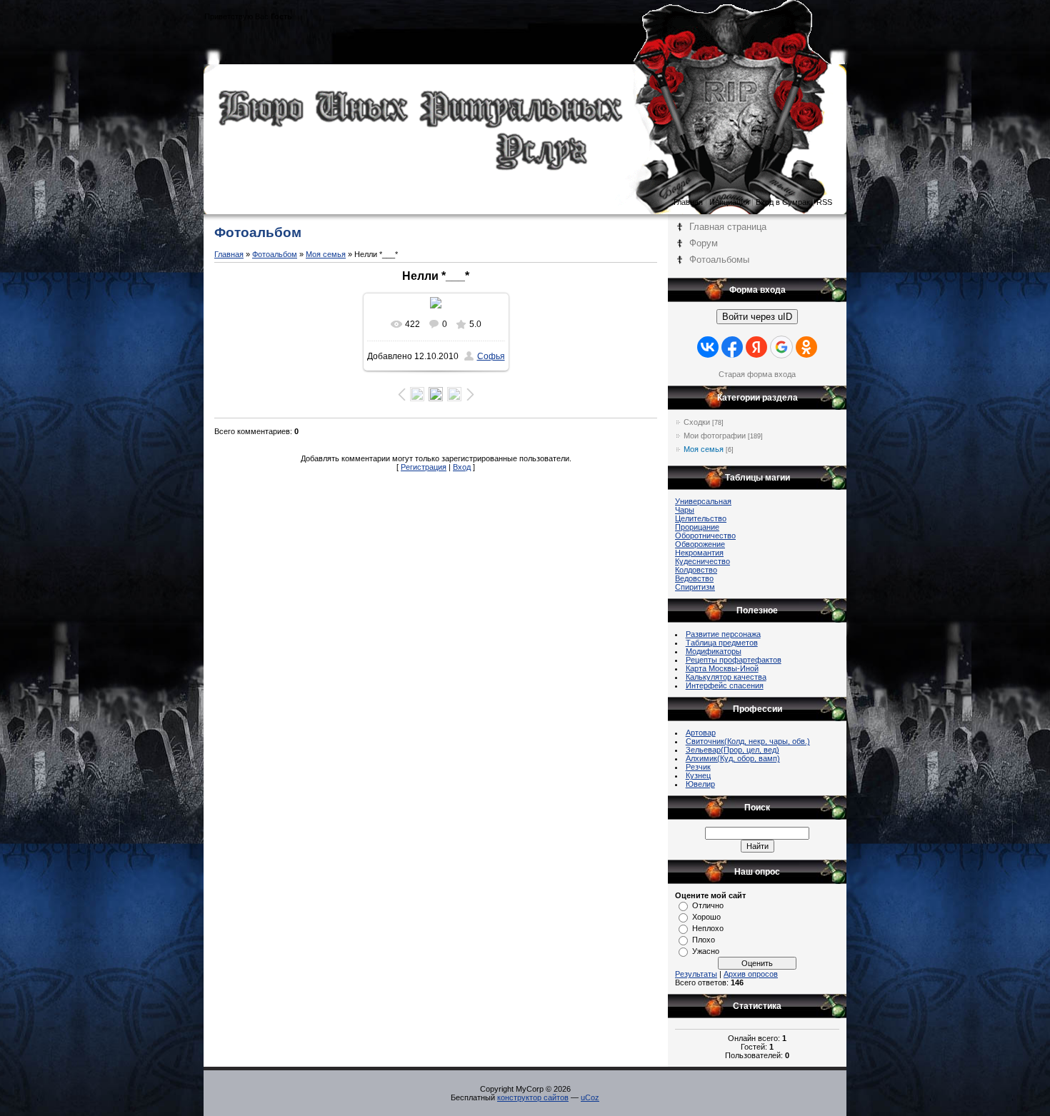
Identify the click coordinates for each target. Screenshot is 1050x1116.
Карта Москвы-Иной (722, 668)
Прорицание (697, 527)
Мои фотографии (715, 435)
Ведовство (694, 578)
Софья (491, 356)
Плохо (703, 939)
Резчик (698, 767)
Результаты (696, 974)
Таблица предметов (722, 642)
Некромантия (699, 552)
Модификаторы (713, 651)
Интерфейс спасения (725, 685)
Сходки (697, 422)
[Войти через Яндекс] (756, 347)
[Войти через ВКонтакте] (708, 347)
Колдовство (696, 569)
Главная (688, 202)
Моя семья (326, 254)
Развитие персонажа (723, 634)
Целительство (700, 518)
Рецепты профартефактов (733, 659)
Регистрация (423, 467)
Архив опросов (751, 974)
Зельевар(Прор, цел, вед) (732, 749)
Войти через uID (757, 316)
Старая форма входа (757, 374)
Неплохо (708, 928)
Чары (684, 510)
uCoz (590, 1097)
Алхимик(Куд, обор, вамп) (733, 758)
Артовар (701, 732)
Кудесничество (702, 561)
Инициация (729, 202)
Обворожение (700, 544)
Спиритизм (695, 587)
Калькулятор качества (726, 677)
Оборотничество (705, 535)
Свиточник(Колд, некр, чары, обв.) (748, 741)
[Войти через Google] (781, 347)
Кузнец (698, 775)
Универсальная (703, 501)
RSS (824, 202)
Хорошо (706, 917)
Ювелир (700, 784)
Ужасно (705, 951)
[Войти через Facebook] (732, 347)
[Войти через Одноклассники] (806, 347)
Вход (462, 467)
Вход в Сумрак (783, 202)
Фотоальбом (274, 254)
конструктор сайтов (533, 1097)
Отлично (708, 905)
